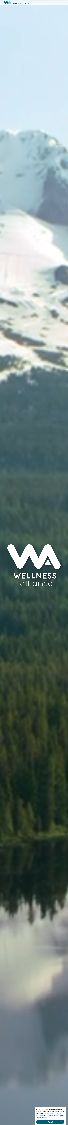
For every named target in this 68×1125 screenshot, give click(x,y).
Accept (50, 1122)
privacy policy (53, 1115)
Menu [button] (62, 3)
